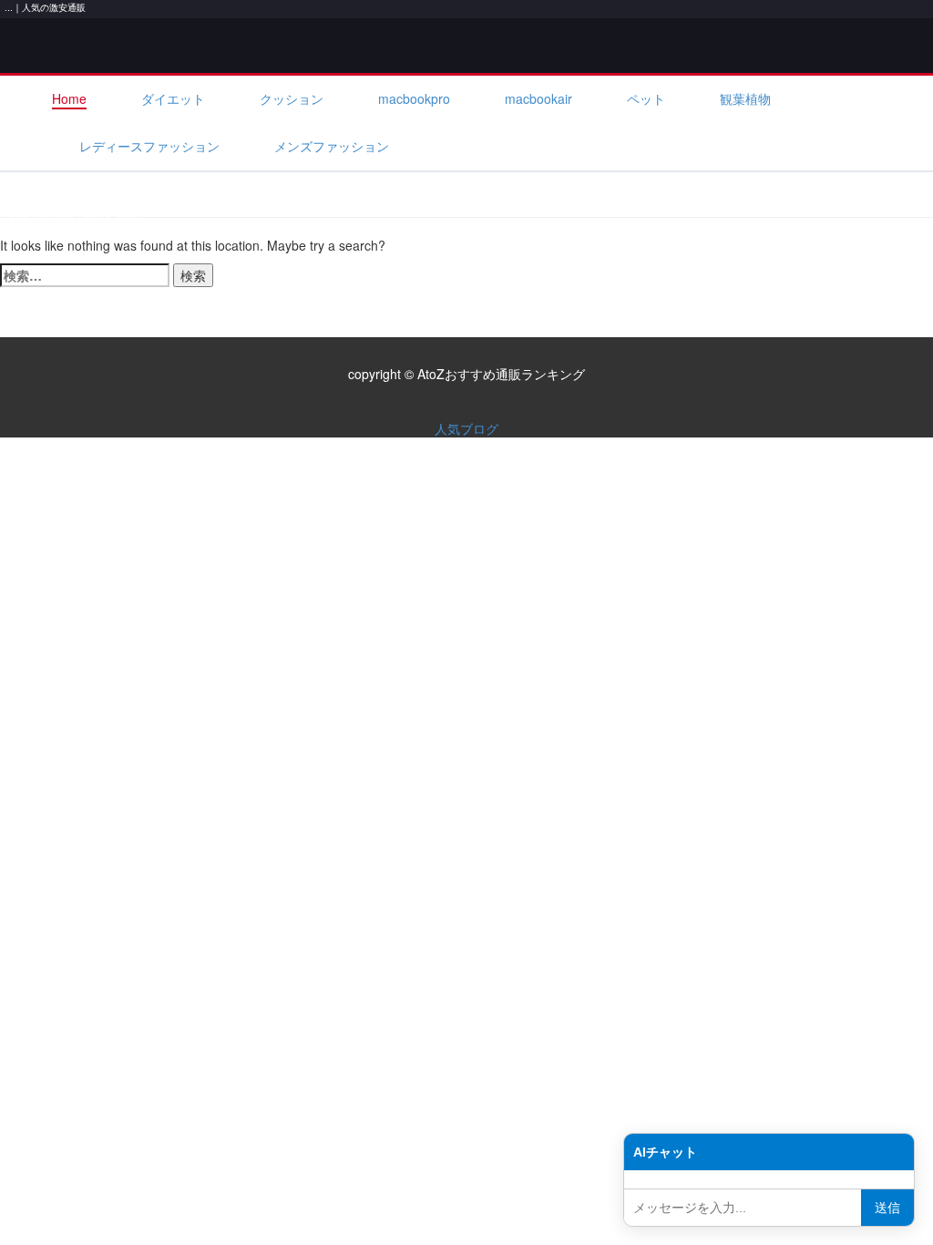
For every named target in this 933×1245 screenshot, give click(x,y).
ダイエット (173, 98)
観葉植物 (745, 98)
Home (69, 98)
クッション (291, 98)
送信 (887, 1207)
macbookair (538, 98)
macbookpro (414, 98)
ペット (646, 98)
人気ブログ (466, 428)
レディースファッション (149, 146)
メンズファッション (331, 146)
